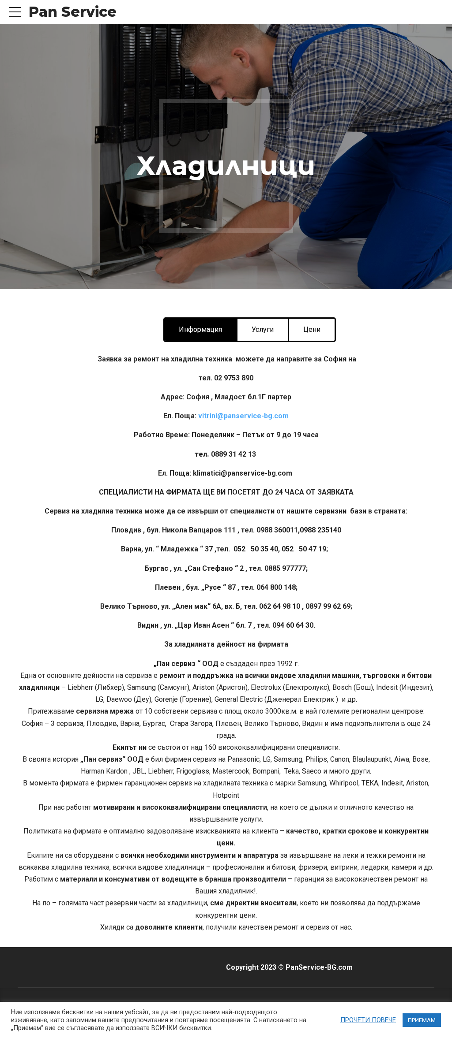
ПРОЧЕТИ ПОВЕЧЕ (368, 1020)
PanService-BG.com (319, 967)
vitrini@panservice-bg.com (243, 416)
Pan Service (73, 11)
